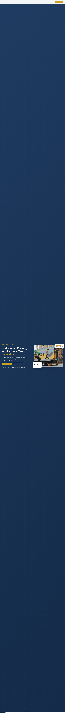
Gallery (48, 1)
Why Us (38, 1)
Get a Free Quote (59, 1)
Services (34, 1)
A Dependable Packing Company (8, 2)
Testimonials (43, 1)
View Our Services (18, 363)
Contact (52, 1)
